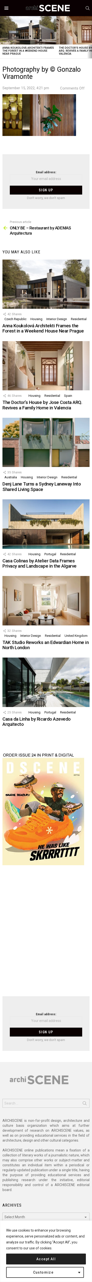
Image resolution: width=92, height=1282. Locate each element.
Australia (10, 477)
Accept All (46, 1259)
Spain (68, 396)
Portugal (50, 554)
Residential (79, 319)
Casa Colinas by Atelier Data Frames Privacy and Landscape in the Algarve (39, 563)
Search (85, 1104)
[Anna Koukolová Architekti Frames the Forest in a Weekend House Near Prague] (28, 30)
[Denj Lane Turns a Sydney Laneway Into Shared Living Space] (46, 442)
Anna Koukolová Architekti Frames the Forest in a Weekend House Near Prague (28, 50)
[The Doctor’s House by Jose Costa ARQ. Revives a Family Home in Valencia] (46, 365)
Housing (36, 319)
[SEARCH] (88, 8)
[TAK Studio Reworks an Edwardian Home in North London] (46, 600)
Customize (43, 1272)
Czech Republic (15, 319)
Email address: (46, 172)
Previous (2, 37)
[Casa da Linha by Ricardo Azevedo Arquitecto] (46, 682)
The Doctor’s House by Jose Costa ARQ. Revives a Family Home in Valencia (42, 404)
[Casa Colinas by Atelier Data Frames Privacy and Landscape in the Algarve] (46, 524)
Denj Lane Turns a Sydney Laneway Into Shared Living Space (41, 486)
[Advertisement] (46, 933)
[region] (46, 1251)
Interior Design (56, 319)
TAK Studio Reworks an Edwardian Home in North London (45, 645)
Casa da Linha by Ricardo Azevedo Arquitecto (36, 721)
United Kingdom (76, 636)
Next (89, 37)
